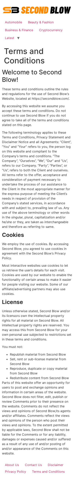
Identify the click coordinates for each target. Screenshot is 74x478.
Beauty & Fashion (41, 22)
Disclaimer (55, 465)
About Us (12, 465)
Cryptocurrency (51, 30)
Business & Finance (19, 30)
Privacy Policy (15, 471)
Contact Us (33, 465)
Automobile (13, 22)
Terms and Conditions (48, 471)
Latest (9, 38)
